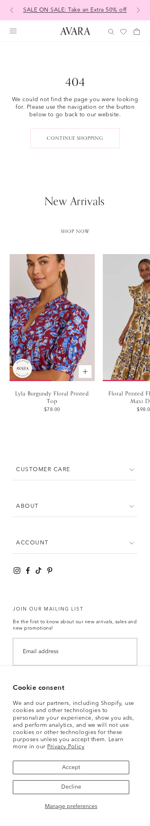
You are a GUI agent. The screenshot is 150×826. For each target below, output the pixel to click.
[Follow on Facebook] (28, 570)
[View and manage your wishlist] (124, 32)
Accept (71, 767)
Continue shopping (75, 138)
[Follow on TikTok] (38, 570)
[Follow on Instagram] (17, 570)
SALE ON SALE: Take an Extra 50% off (75, 10)
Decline (71, 787)
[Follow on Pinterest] (50, 570)
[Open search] (111, 31)
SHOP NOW (75, 231)
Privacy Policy (65, 747)
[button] (75, 470)
